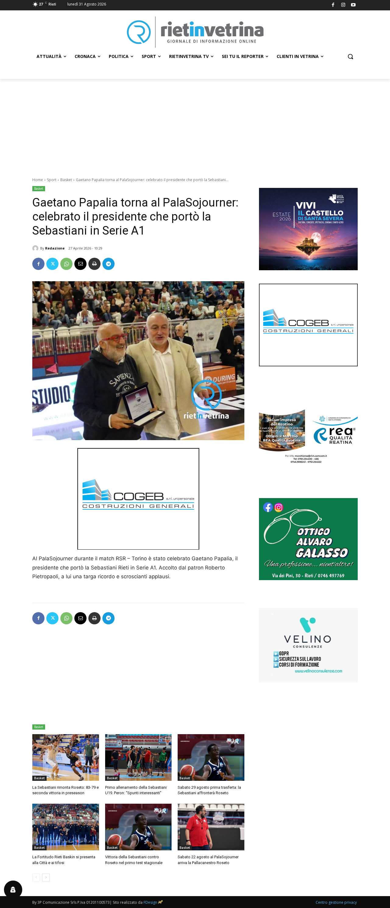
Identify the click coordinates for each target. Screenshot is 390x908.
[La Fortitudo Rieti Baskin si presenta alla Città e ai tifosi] (65, 827)
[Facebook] (333, 5)
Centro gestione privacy (336, 902)
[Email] (80, 264)
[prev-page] (36, 877)
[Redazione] (36, 248)
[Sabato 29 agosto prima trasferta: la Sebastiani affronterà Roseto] (211, 757)
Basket (66, 179)
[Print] (94, 264)
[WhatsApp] (66, 264)
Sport (51, 179)
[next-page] (46, 877)
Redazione (55, 248)
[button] (350, 56)
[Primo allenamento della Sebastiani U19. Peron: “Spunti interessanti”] (138, 757)
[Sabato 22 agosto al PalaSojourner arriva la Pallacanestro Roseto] (211, 827)
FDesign (150, 902)
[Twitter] (52, 264)
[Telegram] (108, 264)
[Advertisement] (195, 124)
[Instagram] (343, 5)
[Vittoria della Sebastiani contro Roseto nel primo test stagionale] (138, 827)
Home (37, 179)
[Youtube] (353, 5)
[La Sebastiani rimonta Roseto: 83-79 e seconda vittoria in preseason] (65, 757)
